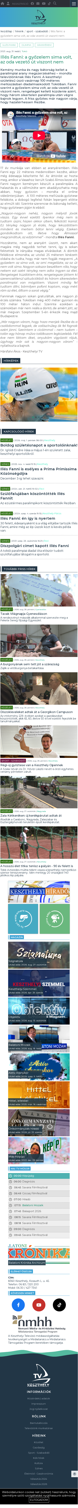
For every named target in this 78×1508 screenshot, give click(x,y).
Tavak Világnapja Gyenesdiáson (23, 614)
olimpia (26, 45)
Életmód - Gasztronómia (38, 1473)
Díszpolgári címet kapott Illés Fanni (34, 546)
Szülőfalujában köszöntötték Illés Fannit (32, 496)
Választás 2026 (38, 1484)
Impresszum (38, 1403)
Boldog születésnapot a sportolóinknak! (38, 445)
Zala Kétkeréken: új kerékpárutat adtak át (31, 815)
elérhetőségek (21, 1271)
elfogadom (39, 1500)
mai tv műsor (20, 1168)
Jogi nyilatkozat (38, 1408)
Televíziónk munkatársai (39, 1428)
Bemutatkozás (38, 1423)
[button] (5, 396)
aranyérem (44, 45)
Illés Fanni (9, 45)
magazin (17, 937)
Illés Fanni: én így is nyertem (27, 518)
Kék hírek (38, 1457)
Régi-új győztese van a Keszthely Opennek (31, 765)
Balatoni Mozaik (32, 1205)
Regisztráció (20, 4)
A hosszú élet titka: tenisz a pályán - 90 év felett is (36, 866)
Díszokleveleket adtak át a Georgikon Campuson (36, 712)
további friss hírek (19, 569)
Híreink (19, 31)
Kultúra (39, 1463)
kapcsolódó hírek (19, 431)
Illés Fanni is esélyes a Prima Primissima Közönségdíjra (38, 471)
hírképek (11, 360)
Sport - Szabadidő (37, 31)
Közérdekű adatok (39, 1398)
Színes (5, 464)
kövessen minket (22, 1293)
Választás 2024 (38, 1478)
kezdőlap (6, 31)
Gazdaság (39, 1447)
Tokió (24, 51)
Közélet (6, 440)
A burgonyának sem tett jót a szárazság (29, 664)
